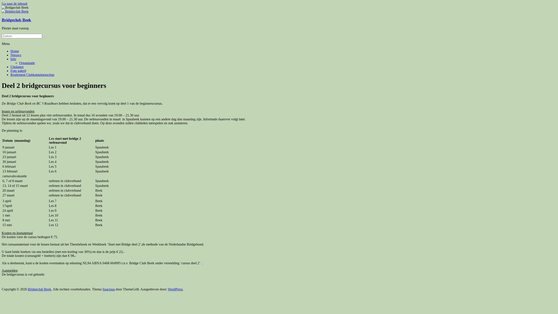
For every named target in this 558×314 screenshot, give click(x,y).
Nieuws (15, 55)
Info (13, 59)
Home (14, 51)
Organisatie (27, 63)
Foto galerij (18, 71)
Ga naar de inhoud (14, 3)
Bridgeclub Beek (16, 20)
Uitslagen (17, 67)
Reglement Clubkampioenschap (32, 75)
